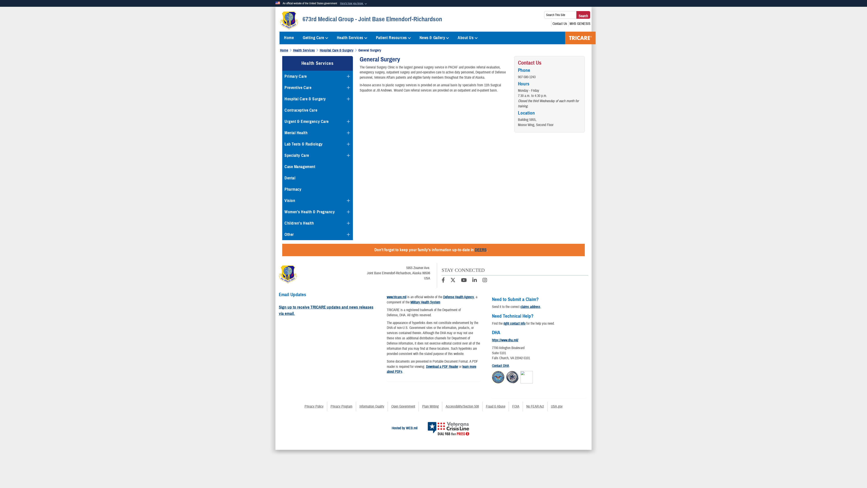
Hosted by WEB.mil (404, 428)
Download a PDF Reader (442, 366)
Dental (289, 178)
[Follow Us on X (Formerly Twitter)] (452, 281)
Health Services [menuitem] (350, 37)
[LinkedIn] (474, 281)
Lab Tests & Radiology (303, 144)
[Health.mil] (512, 376)
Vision (289, 200)
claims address (530, 307)
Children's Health (299, 223)
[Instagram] (484, 281)
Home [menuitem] (289, 37)
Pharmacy (292, 189)
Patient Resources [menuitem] (391, 37)
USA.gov (557, 406)
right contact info (514, 323)
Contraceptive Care (300, 110)
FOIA (515, 406)
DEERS (481, 249)
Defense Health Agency (458, 297)
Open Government (403, 406)
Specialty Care (296, 155)
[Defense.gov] (498, 376)
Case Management (299, 166)
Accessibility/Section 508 (462, 406)
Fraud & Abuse (495, 406)
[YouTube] (464, 281)
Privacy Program (341, 406)
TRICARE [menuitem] (580, 38)
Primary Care (295, 76)
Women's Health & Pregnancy (309, 211)
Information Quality (371, 406)
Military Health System (425, 302)
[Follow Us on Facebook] (443, 281)
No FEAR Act (535, 406)
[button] (354, 3)
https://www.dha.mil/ (505, 340)
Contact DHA (500, 366)
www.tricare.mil (396, 297)
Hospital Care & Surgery (305, 98)
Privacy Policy (314, 406)
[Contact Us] (559, 23)
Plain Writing (430, 406)
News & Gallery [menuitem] (432, 37)
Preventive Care (297, 87)
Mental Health (296, 132)
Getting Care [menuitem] (313, 37)
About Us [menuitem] (465, 37)
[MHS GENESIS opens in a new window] (580, 23)
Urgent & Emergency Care (306, 121)
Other (289, 234)
